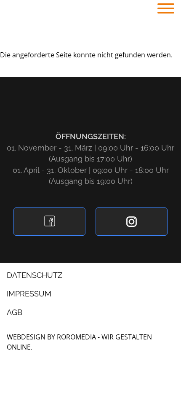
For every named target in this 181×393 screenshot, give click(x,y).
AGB (14, 312)
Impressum (29, 293)
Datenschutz (34, 275)
